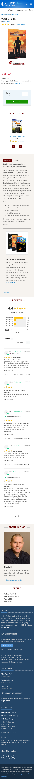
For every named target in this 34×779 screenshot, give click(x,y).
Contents (16, 160)
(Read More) (18, 83)
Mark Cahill (6, 21)
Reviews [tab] (7, 338)
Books (8, 14)
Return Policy (8, 719)
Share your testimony (10, 716)
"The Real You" (6, 674)
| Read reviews (20, 24)
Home (3, 14)
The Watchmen (8, 399)
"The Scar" (5, 686)
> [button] (21, 516)
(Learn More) (10, 283)
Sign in (12, 10)
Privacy (19, 774)
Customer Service (9, 713)
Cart (19, 10)
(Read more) (5, 627)
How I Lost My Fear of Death (17, 136)
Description (7, 160)
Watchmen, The (8, 370)
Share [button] (8, 375)
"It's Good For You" (7, 680)
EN (31, 10)
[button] (25, 375)
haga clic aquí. (6, 701)
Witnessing (14, 14)
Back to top (7, 292)
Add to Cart (18, 102)
